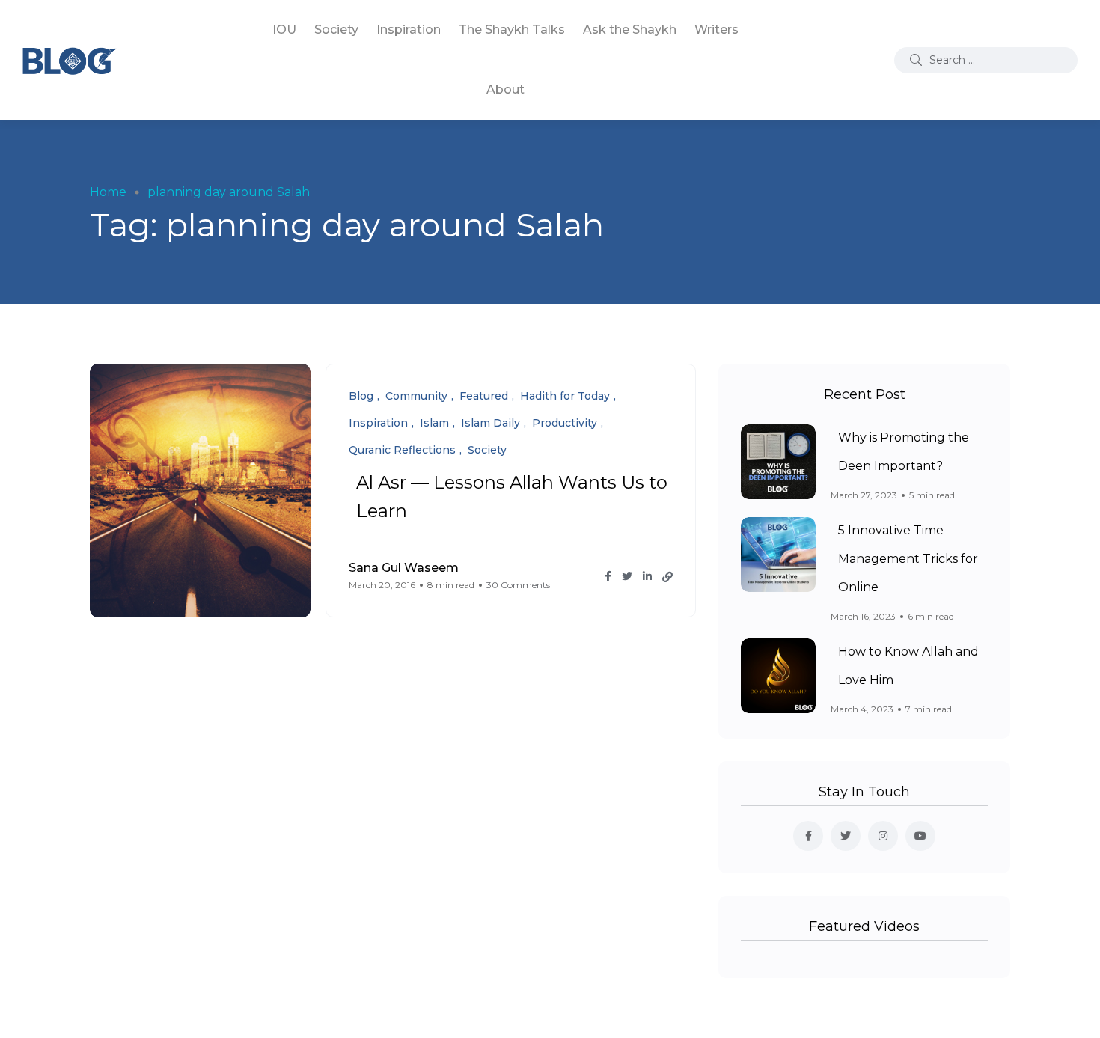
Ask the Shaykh (629, 29)
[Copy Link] (667, 577)
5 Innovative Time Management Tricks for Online (908, 559)
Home (108, 192)
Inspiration (408, 29)
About (505, 89)
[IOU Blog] (69, 60)
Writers (716, 29)
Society (336, 29)
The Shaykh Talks (512, 29)
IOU (284, 29)
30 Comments (518, 584)
